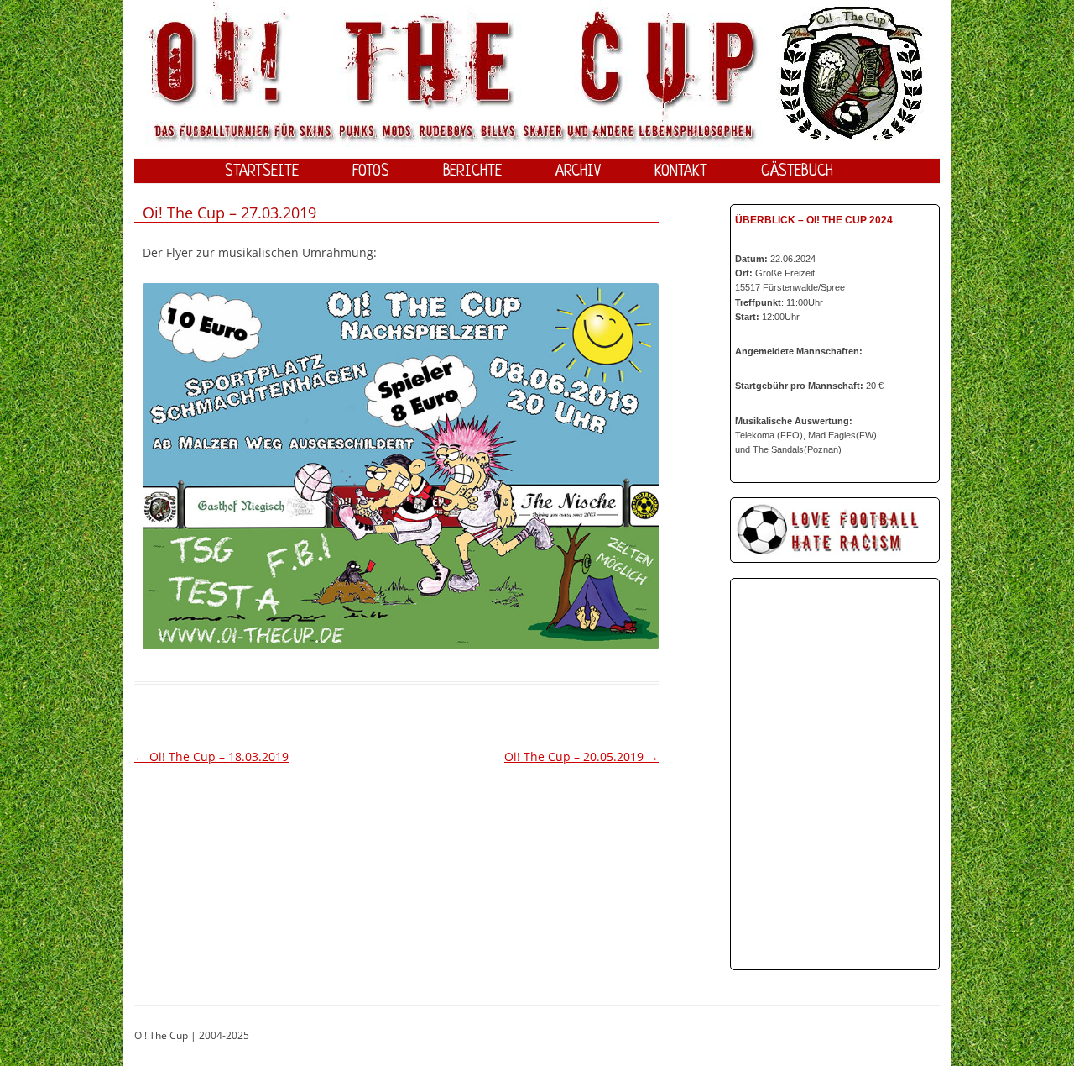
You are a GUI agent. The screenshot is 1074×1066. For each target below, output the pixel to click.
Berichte (472, 171)
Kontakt (680, 171)
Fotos (370, 171)
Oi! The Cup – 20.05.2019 (581, 756)
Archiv (578, 171)
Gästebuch (797, 171)
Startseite (262, 171)
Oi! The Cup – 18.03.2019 (211, 756)
